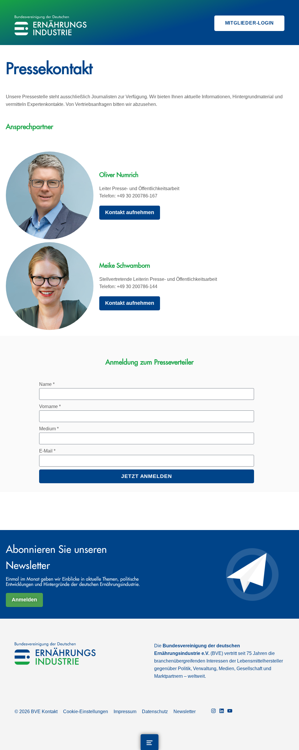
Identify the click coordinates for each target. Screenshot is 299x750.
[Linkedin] (222, 711)
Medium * (49, 428)
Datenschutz (155, 711)
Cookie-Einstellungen (85, 711)
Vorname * (50, 406)
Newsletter (184, 711)
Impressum (125, 711)
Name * (47, 384)
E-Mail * (47, 450)
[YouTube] (230, 711)
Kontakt (50, 711)
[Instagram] (213, 711)
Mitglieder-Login (249, 22)
